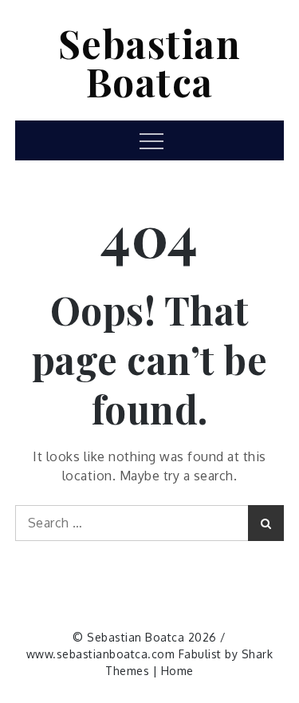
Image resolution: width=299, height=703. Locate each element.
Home (177, 670)
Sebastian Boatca (150, 62)
